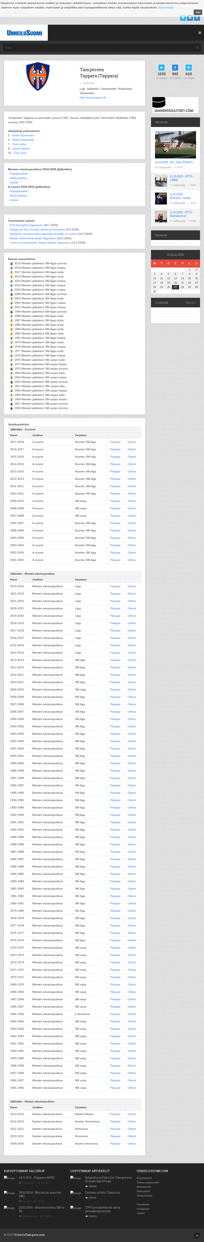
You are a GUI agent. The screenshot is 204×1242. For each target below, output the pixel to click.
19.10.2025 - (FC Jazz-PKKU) (174, 162)
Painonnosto (30, 1216)
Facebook (143, 1204)
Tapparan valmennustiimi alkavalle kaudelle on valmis (43, 233)
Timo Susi (20, 152)
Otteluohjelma (18, 178)
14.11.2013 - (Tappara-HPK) (37, 1177)
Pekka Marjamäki (23, 139)
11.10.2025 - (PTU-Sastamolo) (181, 214)
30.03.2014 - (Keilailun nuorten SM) (40, 1194)
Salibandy (179, 185)
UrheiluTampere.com (29, 1235)
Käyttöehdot (144, 1178)
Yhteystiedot (144, 1195)
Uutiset (14, 182)
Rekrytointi (143, 1191)
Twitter (141, 1213)
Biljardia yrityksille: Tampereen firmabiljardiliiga (108, 1179)
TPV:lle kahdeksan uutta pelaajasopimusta (102, 1209)
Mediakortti (144, 1186)
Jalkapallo (164, 167)
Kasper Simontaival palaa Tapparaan (33, 238)
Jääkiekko (29, 1182)
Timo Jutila (19, 144)
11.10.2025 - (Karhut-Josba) (180, 196)
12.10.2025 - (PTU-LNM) (181, 178)
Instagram (143, 1208)
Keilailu (26, 1201)
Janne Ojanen (21, 148)
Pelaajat (115, 442)
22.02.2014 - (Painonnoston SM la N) (41, 1209)
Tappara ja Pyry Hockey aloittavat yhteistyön (37, 229)
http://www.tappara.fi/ (93, 97)
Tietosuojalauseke (148, 1182)
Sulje (198, 12)
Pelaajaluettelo (19, 173)
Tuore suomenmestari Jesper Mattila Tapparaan (40, 242)
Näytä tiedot (166, 7)
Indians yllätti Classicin (102, 1192)
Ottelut (132, 442)
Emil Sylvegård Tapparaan (26, 225)
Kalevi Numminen (23, 135)
